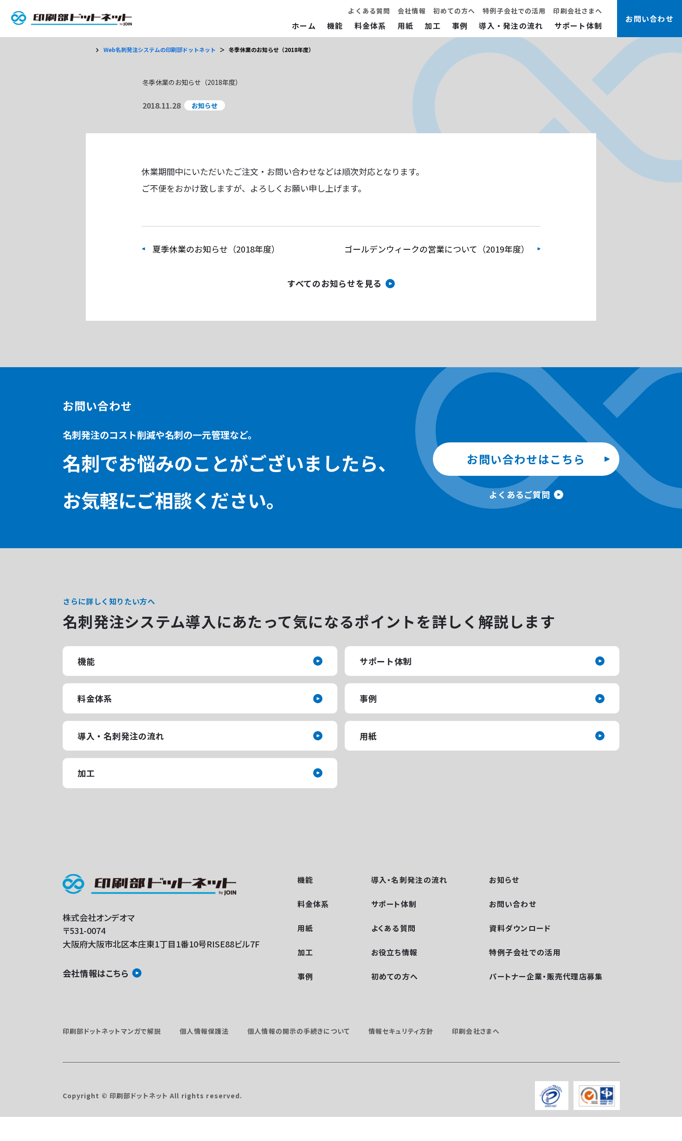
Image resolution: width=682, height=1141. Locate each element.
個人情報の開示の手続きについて (298, 1031)
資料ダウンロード (520, 928)
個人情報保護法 (204, 1031)
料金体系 (370, 25)
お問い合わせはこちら (526, 459)
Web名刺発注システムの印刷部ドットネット (159, 49)
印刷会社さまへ (577, 10)
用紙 (406, 25)
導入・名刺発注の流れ (120, 736)
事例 (460, 25)
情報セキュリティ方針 (400, 1031)
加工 (433, 25)
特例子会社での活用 (514, 10)
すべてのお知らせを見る (334, 283)
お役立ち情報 (394, 952)
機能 (335, 25)
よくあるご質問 (519, 494)
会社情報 (411, 10)
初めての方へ (454, 10)
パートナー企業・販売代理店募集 (546, 976)
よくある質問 (369, 10)
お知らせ (504, 879)
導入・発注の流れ (511, 25)
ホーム (304, 25)
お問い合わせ (512, 903)
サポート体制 (578, 25)
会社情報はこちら (96, 973)
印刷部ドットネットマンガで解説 (112, 1031)
